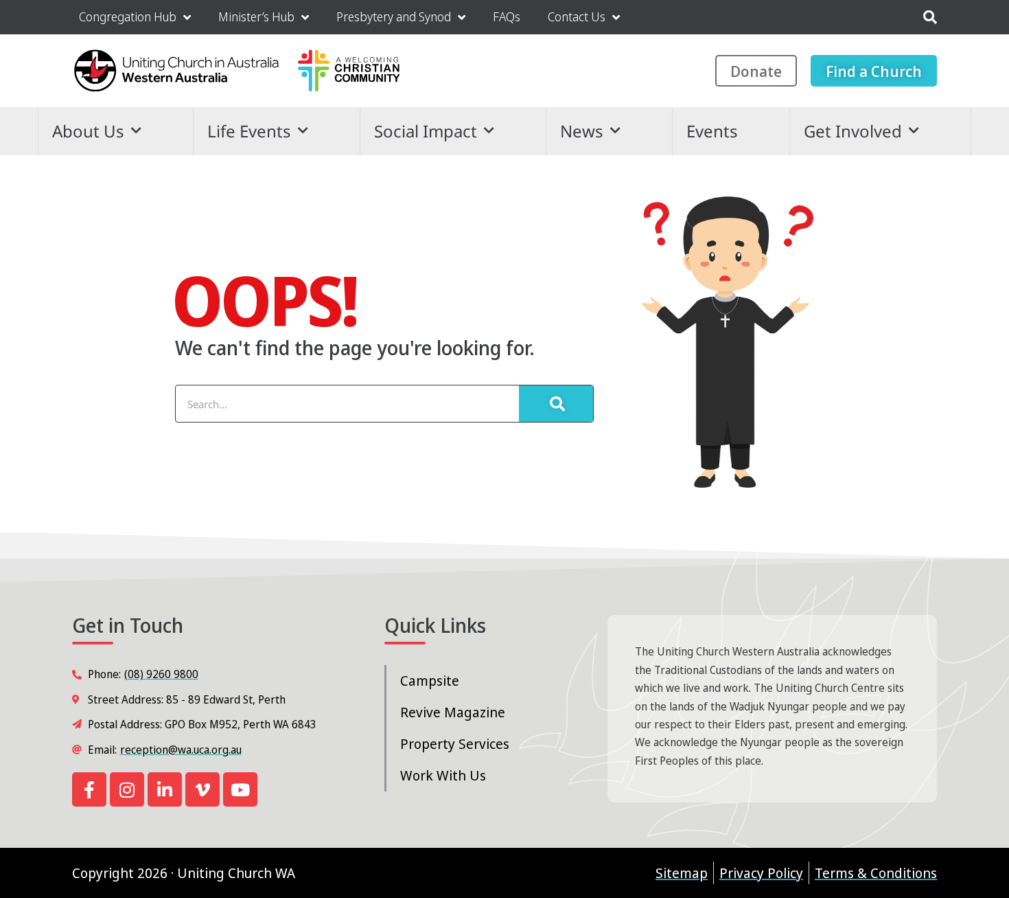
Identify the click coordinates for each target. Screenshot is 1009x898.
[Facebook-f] (89, 789)
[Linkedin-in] (165, 789)
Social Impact (425, 131)
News (581, 131)
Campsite (429, 680)
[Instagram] (127, 789)
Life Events (249, 131)
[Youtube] (240, 789)
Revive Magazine (452, 712)
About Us (88, 131)
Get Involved (853, 131)
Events (712, 131)
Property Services (454, 743)
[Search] (556, 403)
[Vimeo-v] (202, 789)
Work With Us (443, 775)
